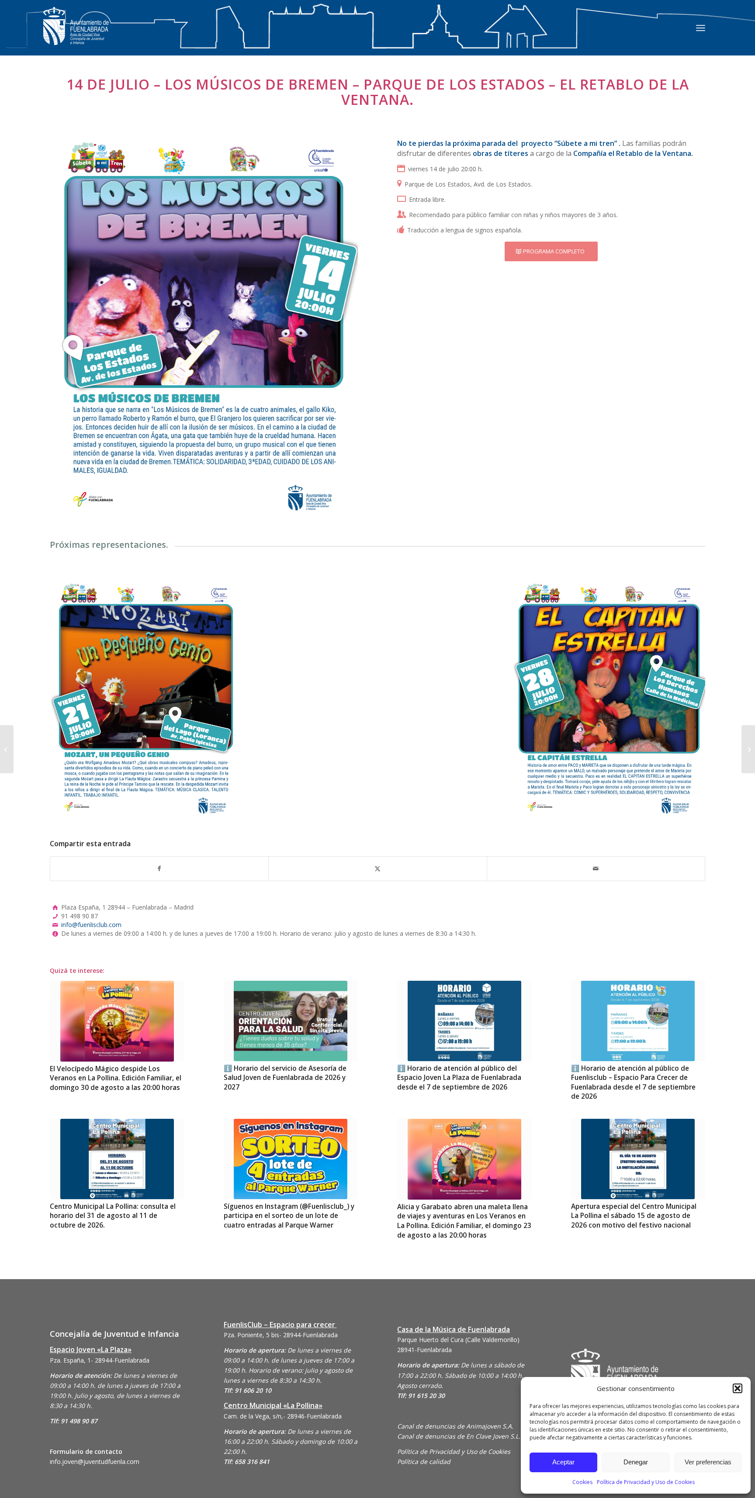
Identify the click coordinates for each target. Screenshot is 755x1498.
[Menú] (700, 27)
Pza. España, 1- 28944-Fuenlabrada (99, 1360)
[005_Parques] (146, 698)
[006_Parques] (609, 698)
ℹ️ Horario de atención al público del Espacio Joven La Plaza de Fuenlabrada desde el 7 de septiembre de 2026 (459, 1078)
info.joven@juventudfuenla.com (94, 1461)
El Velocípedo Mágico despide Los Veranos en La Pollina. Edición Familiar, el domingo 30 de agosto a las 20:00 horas (115, 1078)
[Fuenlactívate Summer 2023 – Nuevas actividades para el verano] (7, 749)
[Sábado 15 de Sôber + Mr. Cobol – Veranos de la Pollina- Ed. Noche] (748, 749)
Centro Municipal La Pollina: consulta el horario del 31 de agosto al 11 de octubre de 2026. (113, 1216)
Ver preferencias (708, 1462)
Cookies (582, 1482)
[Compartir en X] (377, 868)
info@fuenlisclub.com (91, 924)
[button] (737, 1388)
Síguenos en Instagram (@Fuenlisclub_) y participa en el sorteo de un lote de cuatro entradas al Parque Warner (289, 1216)
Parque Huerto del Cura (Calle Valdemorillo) (458, 1339)
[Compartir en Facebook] (159, 868)
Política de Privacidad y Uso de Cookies (646, 1482)
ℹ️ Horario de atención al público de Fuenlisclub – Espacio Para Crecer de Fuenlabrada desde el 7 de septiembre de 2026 (633, 1082)
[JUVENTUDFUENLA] (76, 34)
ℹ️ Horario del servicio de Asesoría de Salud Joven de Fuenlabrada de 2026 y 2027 (285, 1078)
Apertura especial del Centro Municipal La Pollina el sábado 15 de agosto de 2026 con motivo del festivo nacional (633, 1216)
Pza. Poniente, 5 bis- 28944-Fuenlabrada (281, 1335)
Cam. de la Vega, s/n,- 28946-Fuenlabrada (283, 1416)
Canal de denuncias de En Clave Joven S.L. (458, 1436)
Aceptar (563, 1462)
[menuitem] (700, 27)
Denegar (635, 1462)
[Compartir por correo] (596, 868)
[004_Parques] (204, 325)
